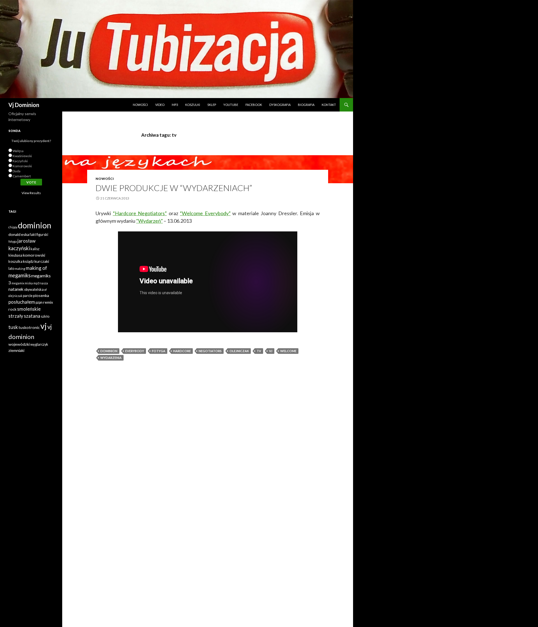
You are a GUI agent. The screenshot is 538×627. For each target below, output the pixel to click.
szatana (32, 316)
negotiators (210, 351)
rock (12, 309)
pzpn (39, 302)
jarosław (26, 241)
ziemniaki (16, 350)
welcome (288, 351)
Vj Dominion (23, 104)
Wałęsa (18, 151)
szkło (45, 316)
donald (14, 234)
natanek (16, 289)
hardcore (182, 351)
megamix (17, 283)
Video (159, 104)
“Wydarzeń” (149, 221)
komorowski (34, 255)
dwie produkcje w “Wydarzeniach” (174, 188)
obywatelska (34, 289)
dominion (108, 351)
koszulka (15, 261)
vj (270, 351)
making (20, 268)
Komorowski (22, 166)
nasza (44, 283)
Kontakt (329, 104)
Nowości (140, 104)
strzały (15, 316)
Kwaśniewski (22, 156)
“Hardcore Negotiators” (140, 213)
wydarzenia (111, 357)
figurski (42, 235)
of (45, 289)
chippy (12, 227)
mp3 (36, 283)
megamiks (19, 275)
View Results (31, 193)
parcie (28, 296)
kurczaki (41, 261)
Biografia (306, 104)
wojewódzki (19, 344)
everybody (134, 351)
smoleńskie (29, 309)
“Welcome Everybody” (205, 213)
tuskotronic (29, 327)
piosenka (41, 295)
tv (259, 351)
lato (11, 268)
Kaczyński (20, 161)
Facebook (253, 104)
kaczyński (19, 248)
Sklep (211, 104)
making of (36, 268)
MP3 (175, 104)
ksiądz (28, 261)
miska (29, 283)
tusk (13, 327)
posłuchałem (21, 302)
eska (25, 234)
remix (48, 302)
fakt (33, 235)
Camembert (22, 176)
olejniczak (239, 351)
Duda (16, 171)
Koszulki (192, 104)
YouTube (230, 104)
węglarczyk (39, 344)
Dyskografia (280, 104)
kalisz (35, 249)
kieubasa (15, 255)
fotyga (158, 351)
